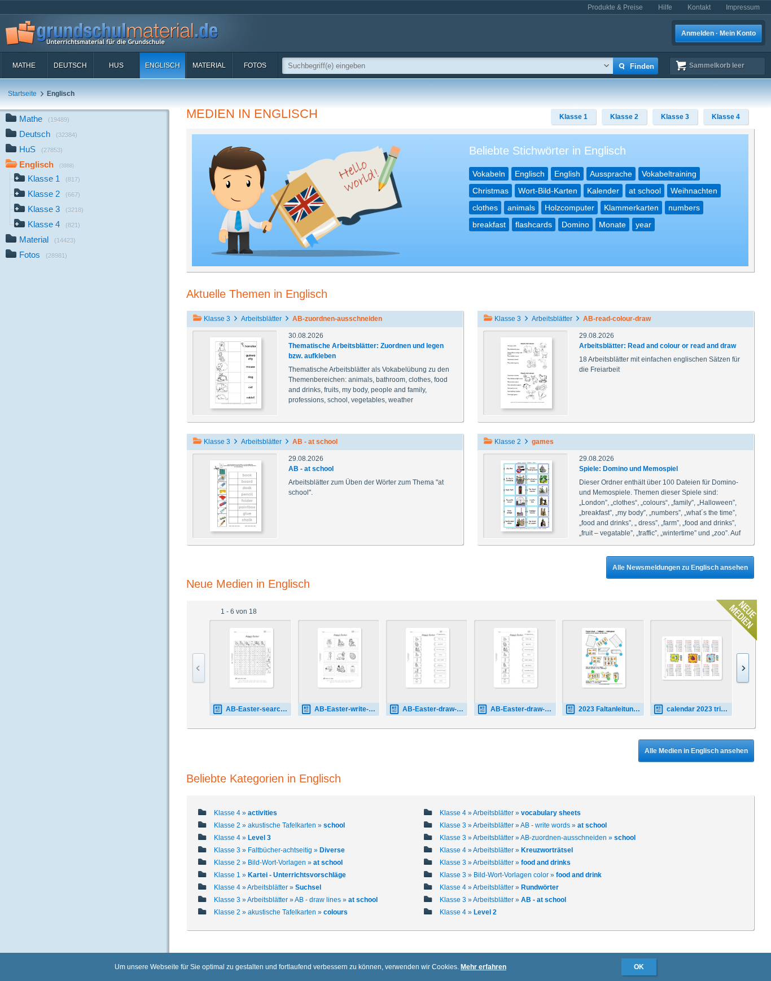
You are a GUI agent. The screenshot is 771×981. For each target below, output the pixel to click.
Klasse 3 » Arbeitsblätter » (505, 862)
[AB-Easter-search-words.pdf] (251, 658)
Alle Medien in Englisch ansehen (696, 751)
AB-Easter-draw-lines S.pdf (435, 709)
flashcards (533, 224)
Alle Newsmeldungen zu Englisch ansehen (680, 567)
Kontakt (699, 7)
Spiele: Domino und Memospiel (628, 469)
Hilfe (665, 7)
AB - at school (311, 469)
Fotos (255, 65)
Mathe (24, 65)
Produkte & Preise (615, 7)
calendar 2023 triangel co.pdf (699, 709)
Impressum (743, 7)
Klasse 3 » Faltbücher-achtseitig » (279, 850)
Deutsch (70, 65)
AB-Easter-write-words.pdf (347, 709)
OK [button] (639, 967)
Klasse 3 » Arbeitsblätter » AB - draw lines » (296, 900)
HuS (116, 65)
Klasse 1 (54, 178)
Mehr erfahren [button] (483, 967)
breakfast (489, 224)
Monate (612, 224)
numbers (684, 207)
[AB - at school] (235, 495)
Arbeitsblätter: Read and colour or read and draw (657, 346)
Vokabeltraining (669, 173)
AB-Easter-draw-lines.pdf (523, 709)
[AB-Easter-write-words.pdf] (339, 658)
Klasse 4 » (245, 813)
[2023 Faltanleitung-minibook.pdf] (603, 658)
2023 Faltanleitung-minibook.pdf (611, 709)
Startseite (22, 94)
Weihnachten (694, 190)
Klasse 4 (54, 224)
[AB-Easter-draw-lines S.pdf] (427, 658)
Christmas (490, 190)
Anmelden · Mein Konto (718, 33)
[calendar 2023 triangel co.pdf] (692, 658)
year (643, 224)
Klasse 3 (56, 209)
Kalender (603, 190)
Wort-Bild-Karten (547, 190)
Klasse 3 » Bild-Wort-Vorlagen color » (521, 875)
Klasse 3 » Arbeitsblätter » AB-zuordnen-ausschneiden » (538, 838)
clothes (485, 207)
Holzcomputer (569, 207)
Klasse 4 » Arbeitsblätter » (510, 813)
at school (645, 190)
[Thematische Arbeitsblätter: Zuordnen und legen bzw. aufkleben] (235, 372)
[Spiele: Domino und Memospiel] (526, 495)
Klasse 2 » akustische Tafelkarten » (279, 825)
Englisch (162, 65)
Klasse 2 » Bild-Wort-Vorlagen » (278, 862)
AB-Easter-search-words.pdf (258, 709)
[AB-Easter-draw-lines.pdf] (515, 658)
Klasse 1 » (280, 875)
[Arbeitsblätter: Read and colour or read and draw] (526, 372)
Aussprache (611, 173)
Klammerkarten (631, 207)
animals (521, 207)
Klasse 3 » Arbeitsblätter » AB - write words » (523, 825)
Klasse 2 (54, 194)
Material (209, 65)
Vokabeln (488, 173)
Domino (575, 224)
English (567, 173)
